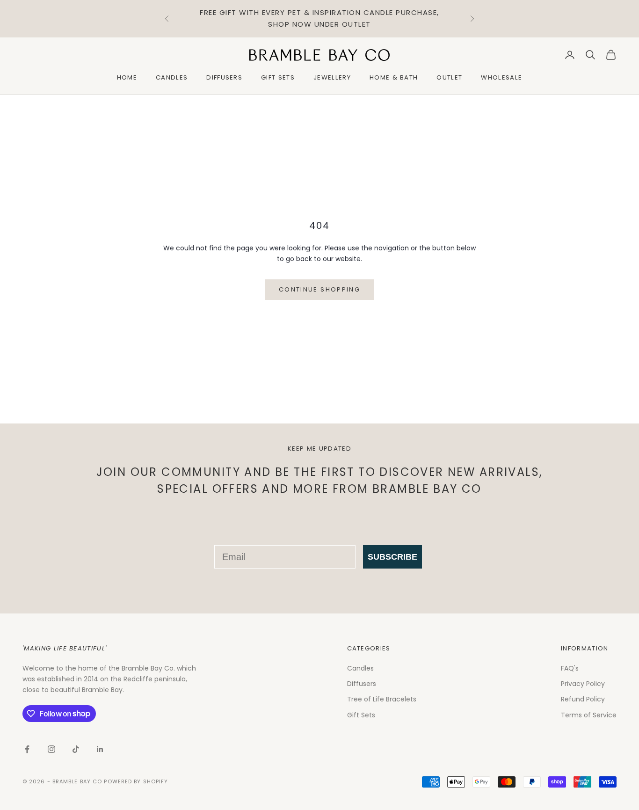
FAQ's (570, 668)
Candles (172, 77)
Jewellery (332, 77)
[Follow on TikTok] (75, 749)
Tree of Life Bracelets (381, 699)
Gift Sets (278, 77)
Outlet (449, 77)
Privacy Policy (583, 683)
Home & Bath (394, 77)
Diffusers (224, 77)
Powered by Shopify (136, 781)
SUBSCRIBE (392, 557)
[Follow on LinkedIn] (100, 749)
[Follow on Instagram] (51, 749)
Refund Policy (583, 699)
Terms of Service (589, 715)
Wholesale (501, 77)
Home (127, 77)
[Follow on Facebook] (27, 749)
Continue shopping (319, 289)
